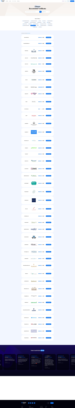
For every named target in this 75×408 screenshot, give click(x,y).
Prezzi (51, 406)
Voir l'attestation (48, 37)
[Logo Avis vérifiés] (3, 1)
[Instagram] (29, 403)
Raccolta (22, 407)
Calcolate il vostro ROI (31, 407)
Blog (45, 407)
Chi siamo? (52, 407)
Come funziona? (41, 407)
